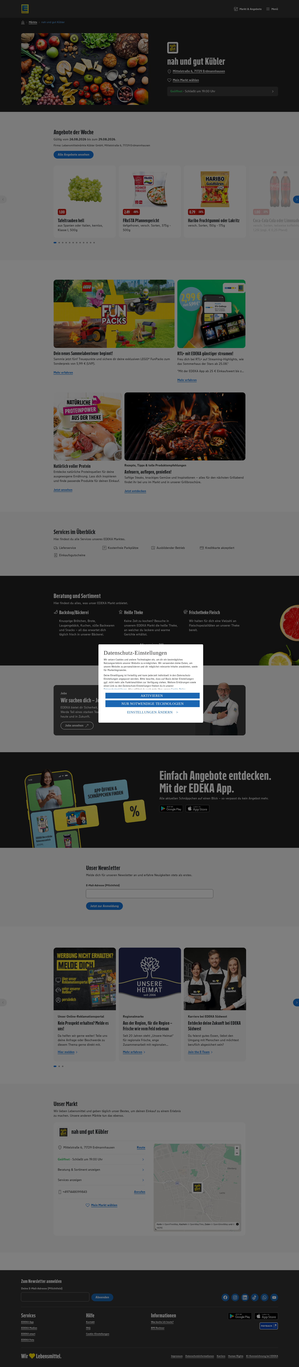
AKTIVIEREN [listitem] (152, 695)
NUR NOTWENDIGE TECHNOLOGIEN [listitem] (152, 704)
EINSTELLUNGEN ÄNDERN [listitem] (150, 712)
